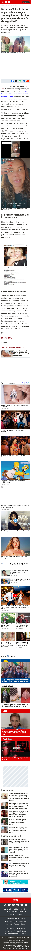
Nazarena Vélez (6, 342)
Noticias (15, 909)
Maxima (23, 924)
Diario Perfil (7, 909)
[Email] (27, 81)
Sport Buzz (9, 924)
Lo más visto (7, 790)
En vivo (27, 2)
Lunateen (12, 914)
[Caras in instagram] (5, 905)
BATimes (19, 914)
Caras (17, 919)
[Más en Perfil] (11, 656)
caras (15, 711)
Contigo (23, 919)
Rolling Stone (23, 921)
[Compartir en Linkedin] (24, 81)
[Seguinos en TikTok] (17, 905)
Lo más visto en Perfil (11, 836)
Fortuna (7, 912)
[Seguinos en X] (13, 905)
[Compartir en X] (16, 81)
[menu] (2, 2)
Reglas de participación (12, 934)
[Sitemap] (26, 905)
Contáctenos (8, 931)
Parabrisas (22, 912)
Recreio (16, 924)
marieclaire (15, 686)
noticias (15, 661)
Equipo (24, 931)
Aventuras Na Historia (10, 921)
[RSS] (22, 905)
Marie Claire (23, 909)
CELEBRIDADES (5, 6)
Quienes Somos (20, 928)
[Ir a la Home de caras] (7, 3)
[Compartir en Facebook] (12, 81)
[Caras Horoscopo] (15, 892)
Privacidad (17, 931)
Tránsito (23, 934)
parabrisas (15, 739)
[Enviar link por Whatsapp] (20, 81)
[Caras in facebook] (9, 905)
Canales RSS (10, 928)
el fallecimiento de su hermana (14, 93)
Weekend (15, 912)
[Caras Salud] (15, 884)
